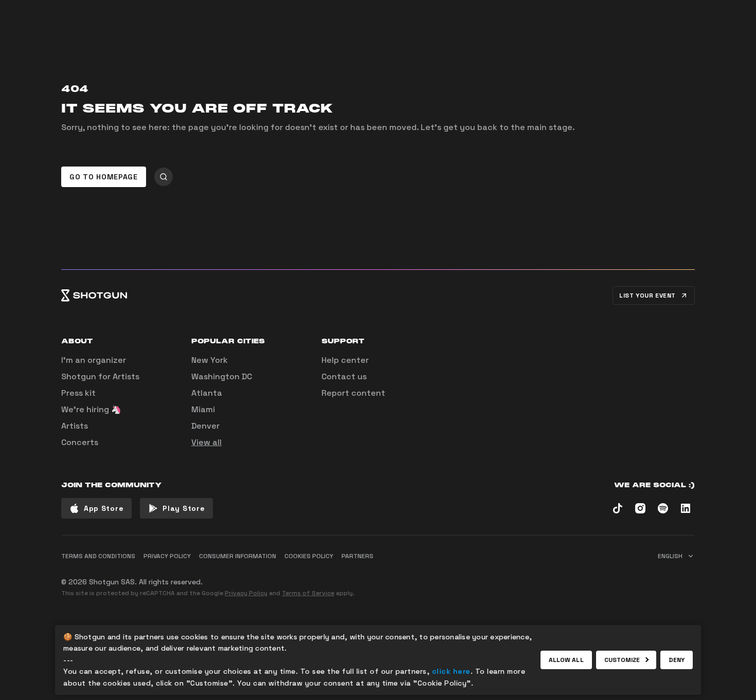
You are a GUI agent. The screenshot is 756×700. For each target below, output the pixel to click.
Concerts (79, 442)
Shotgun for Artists (100, 376)
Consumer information (237, 556)
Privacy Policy (246, 593)
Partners (357, 556)
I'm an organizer (93, 360)
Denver (205, 425)
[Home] (94, 295)
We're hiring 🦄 (91, 409)
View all (206, 442)
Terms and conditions (98, 556)
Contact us (344, 376)
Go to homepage (103, 176)
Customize (622, 660)
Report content (353, 393)
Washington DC (221, 376)
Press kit (78, 393)
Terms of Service (308, 593)
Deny (677, 660)
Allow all (566, 660)
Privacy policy (167, 556)
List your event (647, 295)
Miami (203, 409)
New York (209, 360)
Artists (74, 425)
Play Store (184, 508)
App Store (103, 508)
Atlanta (206, 393)
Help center (345, 360)
